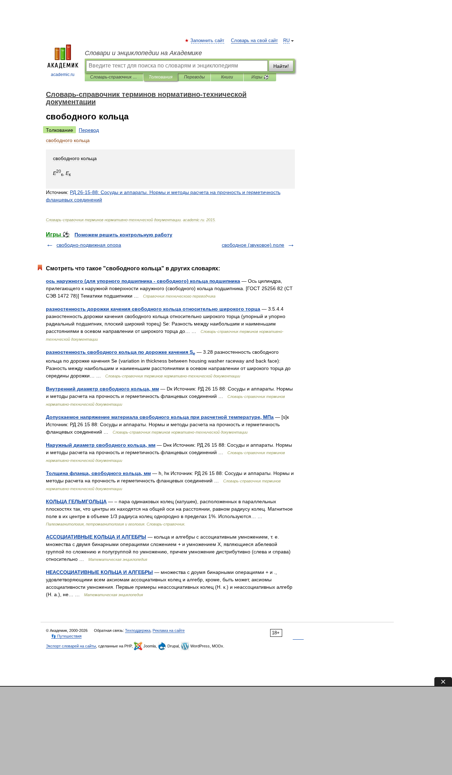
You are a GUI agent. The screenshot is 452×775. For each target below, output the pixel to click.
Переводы (194, 77)
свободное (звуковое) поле (253, 245)
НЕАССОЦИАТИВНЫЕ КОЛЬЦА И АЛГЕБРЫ (99, 572)
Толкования (160, 77)
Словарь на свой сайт (254, 40)
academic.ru (63, 74)
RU (286, 40)
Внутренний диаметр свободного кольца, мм (102, 389)
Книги (227, 77)
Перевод (89, 130)
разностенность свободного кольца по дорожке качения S (120, 352)
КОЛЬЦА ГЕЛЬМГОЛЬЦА (76, 501)
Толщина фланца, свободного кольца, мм (98, 473)
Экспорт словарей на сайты (71, 646)
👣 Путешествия (66, 636)
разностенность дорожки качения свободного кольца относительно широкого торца (153, 309)
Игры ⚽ (260, 77)
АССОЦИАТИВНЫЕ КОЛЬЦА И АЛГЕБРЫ (96, 537)
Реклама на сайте (169, 630)
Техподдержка (137, 630)
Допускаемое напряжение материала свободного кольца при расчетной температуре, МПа (160, 417)
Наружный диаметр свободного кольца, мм (100, 445)
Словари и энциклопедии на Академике (143, 53)
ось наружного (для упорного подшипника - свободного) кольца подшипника (143, 281)
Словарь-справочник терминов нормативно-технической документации (114, 77)
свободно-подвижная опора (88, 245)
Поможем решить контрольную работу (123, 234)
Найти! (281, 66)
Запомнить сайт (207, 40)
